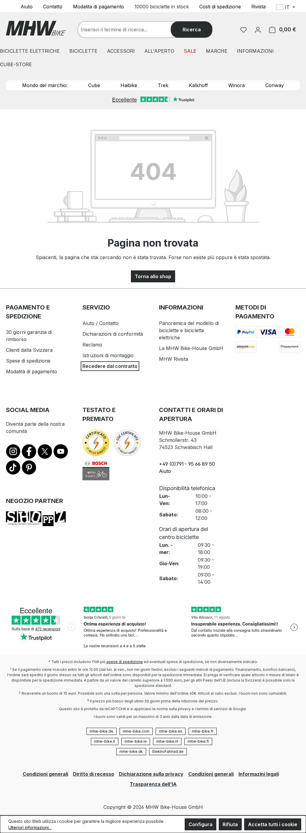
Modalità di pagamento (31, 371)
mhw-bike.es (170, 731)
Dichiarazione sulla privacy (151, 774)
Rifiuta (230, 824)
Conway (274, 85)
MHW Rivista (173, 359)
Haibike (128, 85)
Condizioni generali (45, 774)
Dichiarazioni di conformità (112, 334)
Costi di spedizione (220, 6)
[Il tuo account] (258, 29)
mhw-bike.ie (136, 741)
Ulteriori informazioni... (29, 827)
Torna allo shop (153, 276)
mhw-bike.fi (198, 741)
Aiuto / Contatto (100, 323)
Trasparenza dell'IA (153, 784)
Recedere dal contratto (109, 366)
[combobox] (130, 29)
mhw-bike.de (101, 731)
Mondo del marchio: (45, 85)
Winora (236, 85)
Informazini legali (258, 774)
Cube (94, 85)
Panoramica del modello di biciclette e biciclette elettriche (189, 330)
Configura (200, 824)
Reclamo (92, 345)
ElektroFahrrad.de (167, 751)
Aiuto (27, 6)
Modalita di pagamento (98, 6)
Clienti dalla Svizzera (29, 350)
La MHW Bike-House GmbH (191, 348)
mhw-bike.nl (167, 741)
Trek (163, 85)
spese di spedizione (124, 661)
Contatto (52, 6)
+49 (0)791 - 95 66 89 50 (187, 464)
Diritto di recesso (93, 774)
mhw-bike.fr (202, 731)
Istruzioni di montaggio (108, 355)
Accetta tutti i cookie (272, 824)
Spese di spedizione (28, 361)
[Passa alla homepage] (36, 28)
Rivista (258, 6)
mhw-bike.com (136, 731)
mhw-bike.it (104, 741)
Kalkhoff (198, 85)
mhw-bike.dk (131, 751)
